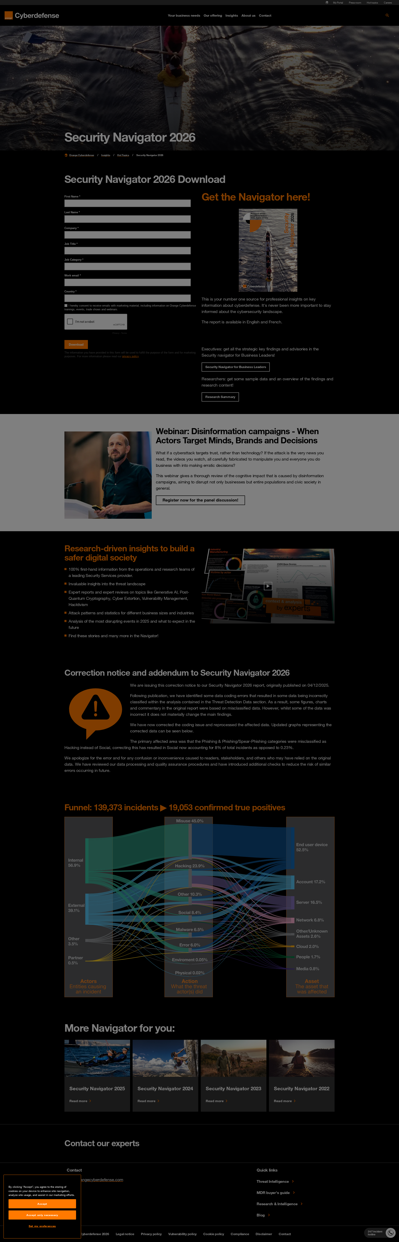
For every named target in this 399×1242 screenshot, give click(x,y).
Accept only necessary (42, 1215)
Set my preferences (42, 1226)
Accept (42, 1203)
